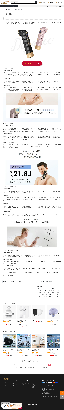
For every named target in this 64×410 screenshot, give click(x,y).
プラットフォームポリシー (26, 382)
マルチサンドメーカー (36, 367)
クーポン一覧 (45, 6)
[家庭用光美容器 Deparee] (32, 64)
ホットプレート (16, 367)
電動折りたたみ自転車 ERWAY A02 (26, 367)
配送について (15, 383)
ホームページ (6, 9)
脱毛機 (9, 68)
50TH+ (30, 404)
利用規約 (23, 384)
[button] (4, 314)
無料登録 (14, 382)
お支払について (15, 384)
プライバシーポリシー (26, 383)
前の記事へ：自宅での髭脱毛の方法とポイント (12, 281)
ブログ (12, 9)
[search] (36, 2)
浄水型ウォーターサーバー (46, 367)
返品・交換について (16, 385)
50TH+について (5, 384)
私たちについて (52, 6)
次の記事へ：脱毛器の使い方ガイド (45, 281)
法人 (57, 6)
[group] (9, 322)
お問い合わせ (5, 385)
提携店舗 (60, 6)
